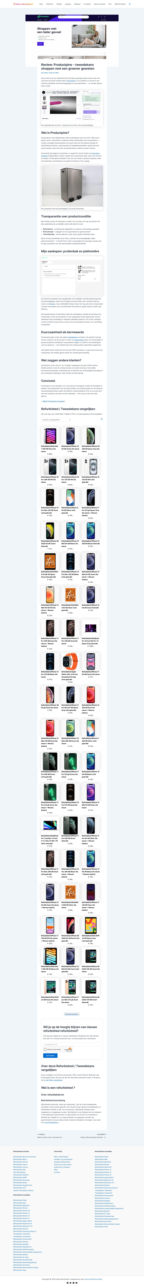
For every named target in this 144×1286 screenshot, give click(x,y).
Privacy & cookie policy (63, 1164)
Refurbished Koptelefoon (22, 1247)
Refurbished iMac (19, 1203)
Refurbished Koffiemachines (23, 1249)
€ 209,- (91, 974)
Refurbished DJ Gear (21, 1257)
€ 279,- (91, 810)
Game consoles (99, 4)
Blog (55, 1170)
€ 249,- (91, 582)
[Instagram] (73, 1283)
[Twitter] (70, 1283)
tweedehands (73, 337)
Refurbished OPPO (20, 1177)
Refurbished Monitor (20, 1229)
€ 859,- (70, 485)
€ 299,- (70, 451)
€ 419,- (70, 580)
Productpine (70, 81)
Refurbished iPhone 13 (21, 1213)
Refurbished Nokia (20, 1183)
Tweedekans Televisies (21, 1234)
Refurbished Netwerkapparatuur (25, 1262)
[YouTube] (76, 1283)
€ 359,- (70, 1005)
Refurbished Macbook (21, 1205)
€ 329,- (50, 779)
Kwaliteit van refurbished (63, 1159)
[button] (130, 4)
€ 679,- (50, 679)
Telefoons (49, 4)
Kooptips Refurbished (62, 1162)
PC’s (110, 4)
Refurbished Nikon (20, 1159)
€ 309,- (70, 713)
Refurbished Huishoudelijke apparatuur (27, 1252)
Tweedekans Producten (22, 1236)
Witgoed (77, 4)
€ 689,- (50, 454)
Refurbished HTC (19, 1188)
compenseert (79, 340)
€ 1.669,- (91, 646)
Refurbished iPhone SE (21, 1211)
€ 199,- (70, 515)
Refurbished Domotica (21, 1265)
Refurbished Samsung (21, 1180)
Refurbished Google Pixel (22, 1185)
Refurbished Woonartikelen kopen (25, 1267)
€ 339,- (50, 649)
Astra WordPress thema (93, 1279)
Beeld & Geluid (120, 4)
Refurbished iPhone (20, 1208)
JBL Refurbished (19, 1172)
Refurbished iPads (20, 1200)
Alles (41, 4)
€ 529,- (70, 682)
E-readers (87, 4)
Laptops (68, 4)
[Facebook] (67, 1283)
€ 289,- (91, 846)
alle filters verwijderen (54, 1080)
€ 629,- (91, 518)
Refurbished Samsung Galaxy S (24, 1231)
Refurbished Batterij (20, 1255)
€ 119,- (50, 549)
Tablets (59, 4)
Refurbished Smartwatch (22, 1239)
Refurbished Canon (20, 1164)
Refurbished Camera (20, 1242)
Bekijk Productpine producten (54, 401)
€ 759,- (50, 974)
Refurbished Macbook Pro (23, 1226)
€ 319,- (90, 546)
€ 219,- (90, 677)
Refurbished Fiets (19, 1270)
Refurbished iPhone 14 (21, 1216)
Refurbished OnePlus (21, 1175)
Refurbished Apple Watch (22, 1221)
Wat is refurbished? (61, 1157)
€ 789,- (91, 485)
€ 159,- (70, 943)
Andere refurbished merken (23, 1190)
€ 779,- (50, 846)
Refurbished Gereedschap (22, 1260)
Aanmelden (50, 1056)
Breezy (52, 304)
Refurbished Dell (19, 1170)
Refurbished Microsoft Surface (24, 1157)
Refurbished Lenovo (20, 1167)
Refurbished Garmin (20, 1162)
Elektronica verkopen (62, 1167)
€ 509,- (50, 515)
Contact (57, 1172)
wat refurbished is (51, 1122)
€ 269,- (91, 454)
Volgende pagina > (72, 1014)
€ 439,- (91, 715)
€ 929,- (50, 485)
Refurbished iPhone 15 (21, 1218)
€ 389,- (70, 879)
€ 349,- (50, 580)
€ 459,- (70, 779)
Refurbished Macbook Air (22, 1224)
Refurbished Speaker (21, 1244)
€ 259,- (70, 549)
